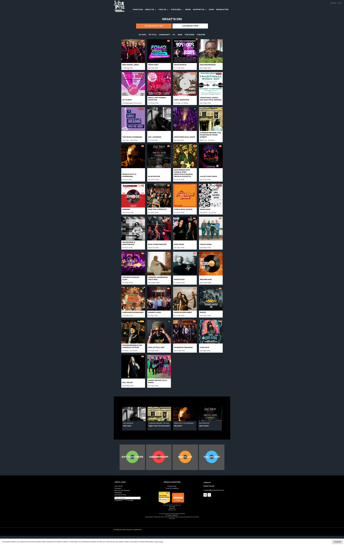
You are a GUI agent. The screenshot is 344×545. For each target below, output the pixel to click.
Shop (211, 9)
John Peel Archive (120, 495)
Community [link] (164, 35)
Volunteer (117, 488)
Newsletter (222, 9)
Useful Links (120, 482)
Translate (130, 500)
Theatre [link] (201, 35)
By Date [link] (142, 35)
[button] (205, 495)
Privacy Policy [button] (158, 541)
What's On (138, 9)
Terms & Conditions (172, 482)
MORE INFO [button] (132, 457)
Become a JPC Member (122, 490)
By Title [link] (152, 35)
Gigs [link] (180, 35)
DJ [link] (174, 35)
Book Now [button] (134, 426)
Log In (339, 3)
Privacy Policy (172, 486)
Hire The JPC (118, 486)
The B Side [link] (189, 35)
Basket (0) (333, 3)
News (188, 9)
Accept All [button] (337, 541)
